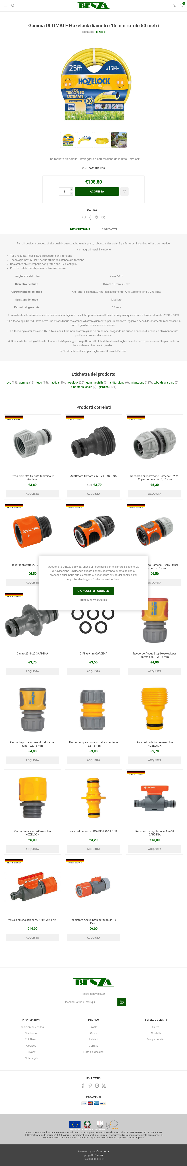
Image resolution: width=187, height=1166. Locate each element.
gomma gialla (94, 382)
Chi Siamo (31, 1039)
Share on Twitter (84, 218)
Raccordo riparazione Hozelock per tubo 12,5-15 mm (93, 744)
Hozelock (100, 31)
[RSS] (104, 1085)
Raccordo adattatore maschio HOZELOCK (155, 744)
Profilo (94, 1027)
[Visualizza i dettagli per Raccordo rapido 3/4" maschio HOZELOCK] (32, 798)
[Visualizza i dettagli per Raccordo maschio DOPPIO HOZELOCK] (93, 798)
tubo (39, 382)
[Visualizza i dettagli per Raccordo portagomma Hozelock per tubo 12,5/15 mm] (32, 709)
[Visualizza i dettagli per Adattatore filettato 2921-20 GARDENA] (93, 443)
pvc (9, 382)
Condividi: (93, 210)
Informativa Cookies (93, 600)
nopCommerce (100, 1151)
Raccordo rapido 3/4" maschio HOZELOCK (32, 833)
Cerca (155, 1027)
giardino (103, 387)
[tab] (80, 229)
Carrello (93, 1045)
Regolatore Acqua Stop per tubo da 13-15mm (93, 921)
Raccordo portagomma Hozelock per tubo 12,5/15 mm (32, 744)
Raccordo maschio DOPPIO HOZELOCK (93, 831)
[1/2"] (32, 443)
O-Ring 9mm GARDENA (93, 653)
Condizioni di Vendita (31, 1027)
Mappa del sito (156, 1039)
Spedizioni (31, 1033)
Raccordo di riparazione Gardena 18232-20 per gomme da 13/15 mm (154, 477)
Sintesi (99, 1155)
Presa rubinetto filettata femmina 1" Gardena (32, 477)
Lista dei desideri (93, 1052)
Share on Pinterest (97, 218)
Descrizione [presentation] (80, 229)
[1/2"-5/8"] (154, 443)
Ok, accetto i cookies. (93, 590)
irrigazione (137, 382)
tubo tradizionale (81, 387)
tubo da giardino (164, 382)
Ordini (93, 1033)
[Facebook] (83, 1085)
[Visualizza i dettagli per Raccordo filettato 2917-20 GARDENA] (32, 532)
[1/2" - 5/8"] (154, 532)
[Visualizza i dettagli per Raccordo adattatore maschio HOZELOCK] (154, 709)
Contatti (156, 1033)
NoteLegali (31, 1058)
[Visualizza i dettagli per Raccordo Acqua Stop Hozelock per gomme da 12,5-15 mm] (154, 620)
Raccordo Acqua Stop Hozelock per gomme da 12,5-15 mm (154, 655)
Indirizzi (93, 1039)
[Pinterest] (90, 1085)
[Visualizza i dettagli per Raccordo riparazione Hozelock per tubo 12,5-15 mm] (93, 709)
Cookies (31, 1045)
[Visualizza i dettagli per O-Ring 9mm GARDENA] (93, 620)
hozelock (72, 382)
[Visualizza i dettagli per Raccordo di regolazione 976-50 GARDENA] (154, 798)
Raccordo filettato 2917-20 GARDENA (32, 565)
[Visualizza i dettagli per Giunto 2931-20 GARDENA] (32, 620)
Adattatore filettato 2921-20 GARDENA (93, 476)
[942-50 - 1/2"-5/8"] (93, 887)
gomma (23, 382)
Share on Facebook (90, 218)
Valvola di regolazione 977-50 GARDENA (32, 920)
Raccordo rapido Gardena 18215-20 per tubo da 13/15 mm (154, 566)
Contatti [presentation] (109, 229)
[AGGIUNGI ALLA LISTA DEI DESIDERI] (124, 191)
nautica (54, 382)
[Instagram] (97, 1085)
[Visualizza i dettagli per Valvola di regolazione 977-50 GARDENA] (32, 887)
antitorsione (117, 382)
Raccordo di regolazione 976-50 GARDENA (155, 833)
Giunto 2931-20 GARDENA (32, 653)
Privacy (31, 1052)
